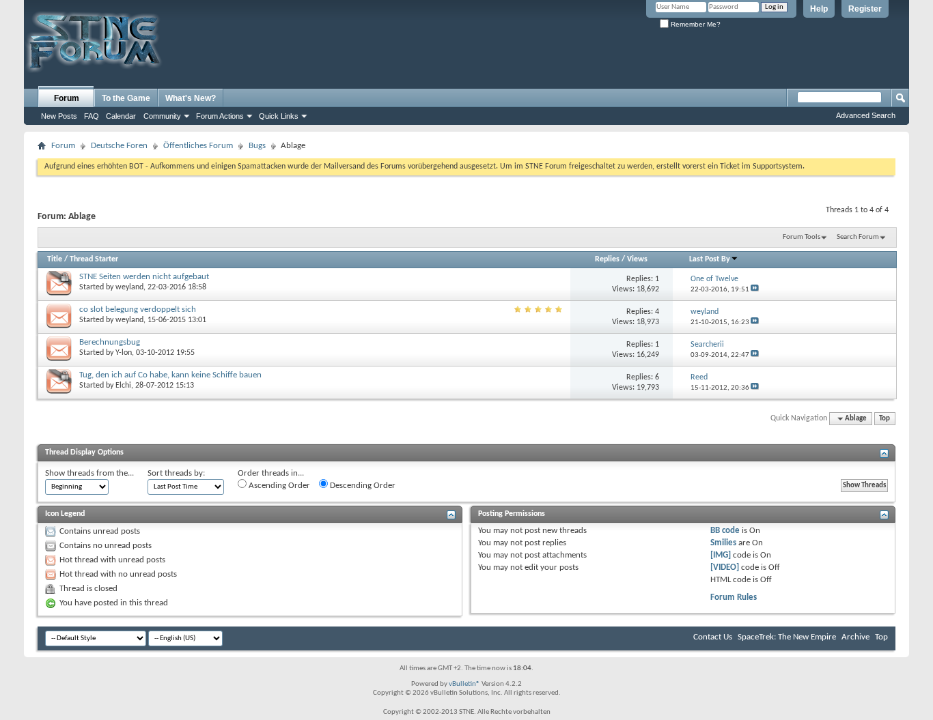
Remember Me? (695, 24)
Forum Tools (801, 237)
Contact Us (712, 637)
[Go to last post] (755, 289)
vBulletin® (464, 684)
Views (637, 259)
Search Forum (858, 237)
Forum (66, 98)
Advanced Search (865, 115)
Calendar (121, 116)
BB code (725, 530)
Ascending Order (278, 485)
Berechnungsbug (109, 342)
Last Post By (709, 259)
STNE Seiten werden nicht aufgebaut (144, 276)
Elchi (123, 385)
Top (884, 418)
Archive (855, 637)
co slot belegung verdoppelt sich (137, 309)
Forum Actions (220, 116)
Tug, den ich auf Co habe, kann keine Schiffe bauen (170, 375)
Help (819, 9)
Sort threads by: (176, 473)
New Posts (59, 116)
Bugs (257, 145)
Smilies (723, 542)
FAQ (91, 116)
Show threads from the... (89, 473)
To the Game (126, 98)
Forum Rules (733, 597)
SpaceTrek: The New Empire (787, 637)
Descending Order (361, 485)
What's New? (190, 98)
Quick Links (278, 116)
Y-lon (123, 353)
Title (54, 259)
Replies (607, 259)
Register (865, 9)
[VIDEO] (724, 567)
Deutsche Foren (119, 145)
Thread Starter (94, 259)
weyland (129, 287)
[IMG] (720, 555)
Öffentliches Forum (198, 145)
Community (162, 116)
